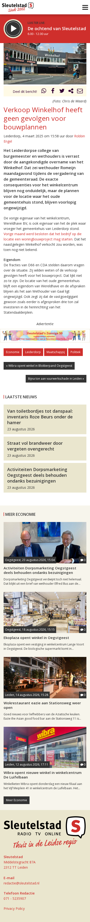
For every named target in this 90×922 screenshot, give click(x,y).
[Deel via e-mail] (80, 91)
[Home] (17, 6)
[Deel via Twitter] (62, 91)
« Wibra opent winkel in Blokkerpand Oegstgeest (39, 366)
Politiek (75, 352)
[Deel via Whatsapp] (44, 91)
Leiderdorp (33, 352)
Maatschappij (56, 352)
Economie (12, 352)
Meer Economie (16, 800)
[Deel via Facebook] (53, 91)
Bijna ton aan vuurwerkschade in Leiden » (56, 379)
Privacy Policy (14, 908)
